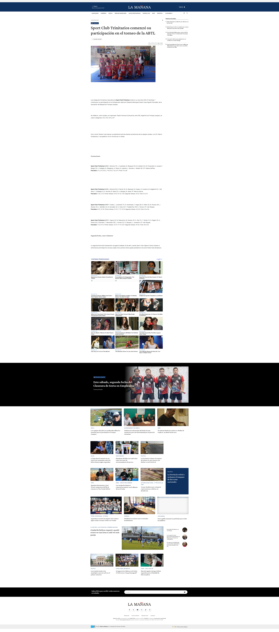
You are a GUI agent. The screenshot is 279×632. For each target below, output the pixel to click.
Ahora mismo (95, 13)
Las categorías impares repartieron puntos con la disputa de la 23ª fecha (127, 490)
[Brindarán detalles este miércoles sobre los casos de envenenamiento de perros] (127, 450)
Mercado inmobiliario (120, 13)
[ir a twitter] (133, 613)
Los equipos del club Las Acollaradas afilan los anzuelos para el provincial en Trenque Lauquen (105, 435)
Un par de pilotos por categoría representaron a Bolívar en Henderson (151, 492)
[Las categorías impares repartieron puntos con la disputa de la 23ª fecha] (127, 477)
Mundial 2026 (146, 13)
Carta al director (135, 618)
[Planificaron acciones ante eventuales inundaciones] (139, 508)
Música (110, 13)
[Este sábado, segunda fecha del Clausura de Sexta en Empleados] (156, 388)
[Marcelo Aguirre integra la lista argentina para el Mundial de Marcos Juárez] (152, 563)
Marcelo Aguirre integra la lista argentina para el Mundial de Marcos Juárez (151, 576)
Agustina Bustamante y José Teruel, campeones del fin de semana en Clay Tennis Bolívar (100, 490)
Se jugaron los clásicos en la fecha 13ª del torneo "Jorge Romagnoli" (126, 575)
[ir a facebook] (129, 613)
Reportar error (145, 618)
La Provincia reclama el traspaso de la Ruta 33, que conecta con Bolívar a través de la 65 (151, 463)
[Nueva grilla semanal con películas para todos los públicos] (173, 508)
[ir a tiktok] (145, 613)
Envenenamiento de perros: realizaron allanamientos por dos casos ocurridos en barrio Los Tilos (177, 46)
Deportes (159, 13)
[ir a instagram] (141, 613)
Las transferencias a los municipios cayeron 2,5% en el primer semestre (100, 576)
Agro (153, 13)
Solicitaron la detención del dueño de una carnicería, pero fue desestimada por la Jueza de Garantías (139, 435)
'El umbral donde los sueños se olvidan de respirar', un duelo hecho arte (171, 434)
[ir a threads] (149, 613)
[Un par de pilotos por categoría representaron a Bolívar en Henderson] (152, 477)
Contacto (153, 618)
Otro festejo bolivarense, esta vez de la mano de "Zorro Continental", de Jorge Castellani (177, 34)
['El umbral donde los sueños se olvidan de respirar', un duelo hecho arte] (173, 420)
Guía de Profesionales (134, 13)
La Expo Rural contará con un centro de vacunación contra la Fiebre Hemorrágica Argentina (100, 463)
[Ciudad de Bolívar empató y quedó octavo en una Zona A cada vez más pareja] (142, 541)
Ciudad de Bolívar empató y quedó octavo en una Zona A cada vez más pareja (104, 535)
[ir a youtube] (137, 613)
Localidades (168, 13)
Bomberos (103, 13)
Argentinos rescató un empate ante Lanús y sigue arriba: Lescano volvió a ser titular (105, 522)
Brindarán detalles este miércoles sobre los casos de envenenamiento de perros (126, 463)
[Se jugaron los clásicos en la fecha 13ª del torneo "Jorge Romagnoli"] (127, 563)
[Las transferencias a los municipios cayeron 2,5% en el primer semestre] (101, 563)
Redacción (126, 618)
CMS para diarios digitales (182, 630)
